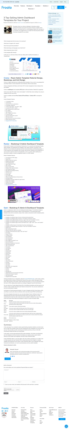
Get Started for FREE (1, 214)
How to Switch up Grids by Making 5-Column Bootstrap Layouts (57, 37)
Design (40, 22)
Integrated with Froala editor (11, 120)
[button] (30, 5)
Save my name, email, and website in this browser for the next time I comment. (22, 384)
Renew (51, 1)
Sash (6, 208)
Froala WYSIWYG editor (29, 278)
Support (61, 1)
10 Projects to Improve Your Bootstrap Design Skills (57, 41)
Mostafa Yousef (20, 22)
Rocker (6, 144)
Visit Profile (8, 358)
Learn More (17, 1)
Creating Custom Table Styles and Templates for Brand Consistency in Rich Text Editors (57, 32)
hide (57, 13)
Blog (65, 1)
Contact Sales (56, 1)
